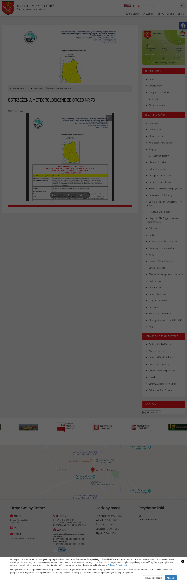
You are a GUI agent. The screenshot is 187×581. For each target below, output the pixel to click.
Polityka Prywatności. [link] (117, 565)
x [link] (182, 561)
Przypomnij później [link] (153, 577)
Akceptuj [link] (171, 577)
